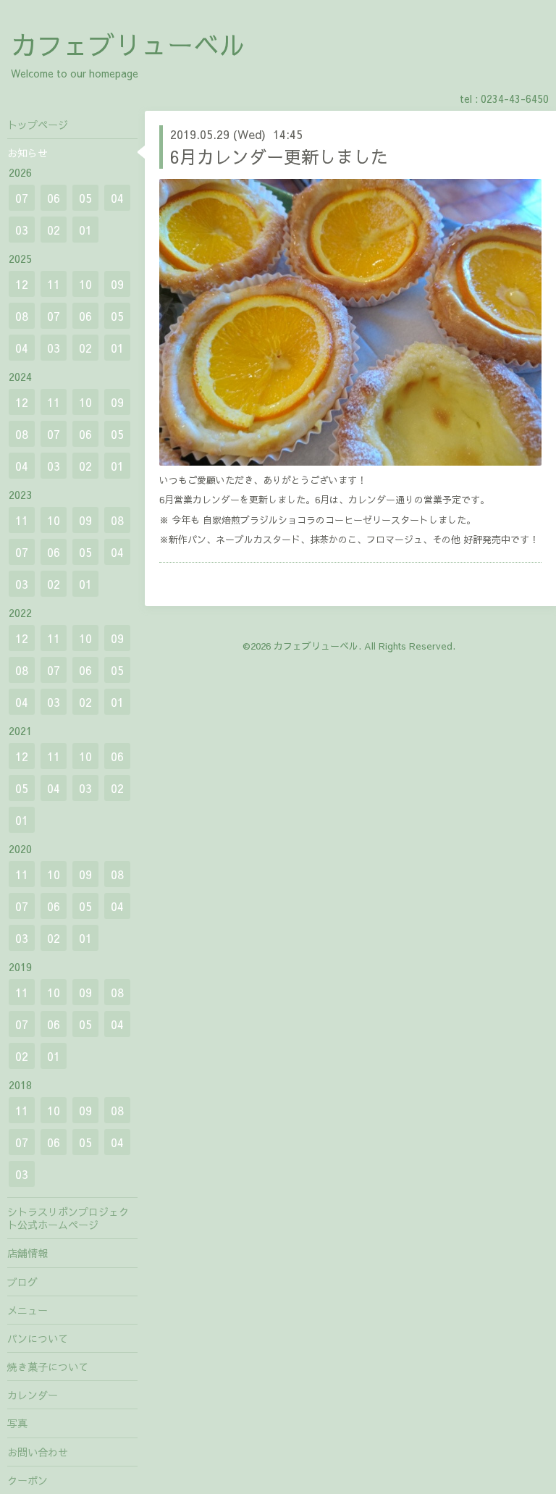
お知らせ (27, 153)
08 (21, 316)
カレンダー (32, 1395)
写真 (17, 1423)
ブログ (22, 1282)
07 (21, 198)
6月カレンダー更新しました (279, 156)
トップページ (37, 124)
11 (53, 284)
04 (117, 198)
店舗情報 (27, 1253)
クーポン (27, 1480)
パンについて (37, 1338)
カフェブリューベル (128, 44)
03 (21, 230)
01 (85, 230)
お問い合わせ (37, 1452)
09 (117, 284)
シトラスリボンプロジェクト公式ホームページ (68, 1218)
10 (85, 284)
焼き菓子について (47, 1366)
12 (21, 284)
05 (85, 198)
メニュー (27, 1310)
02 (53, 230)
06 (53, 198)
